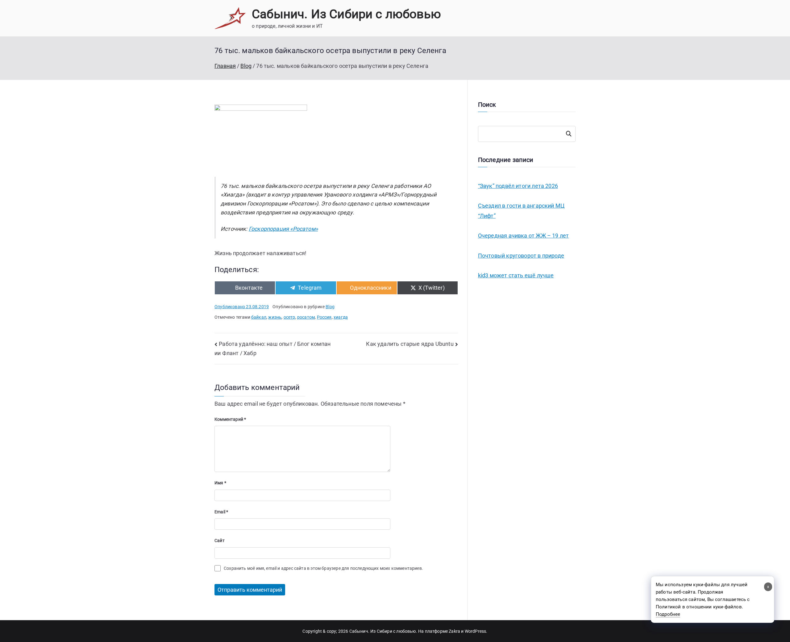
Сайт (219, 540)
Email (221, 511)
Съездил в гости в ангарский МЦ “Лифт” (521, 210)
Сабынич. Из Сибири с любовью (346, 14)
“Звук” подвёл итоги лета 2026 (518, 186)
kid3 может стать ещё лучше (516, 275)
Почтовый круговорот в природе (521, 255)
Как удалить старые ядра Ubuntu (409, 344)
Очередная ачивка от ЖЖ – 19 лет (523, 235)
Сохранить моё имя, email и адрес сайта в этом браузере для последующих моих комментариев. (323, 568)
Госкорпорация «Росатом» (283, 229)
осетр (289, 317)
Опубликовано (241, 306)
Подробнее (668, 614)
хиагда (341, 317)
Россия (324, 317)
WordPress (475, 631)
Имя (220, 482)
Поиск (568, 133)
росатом (306, 317)
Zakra (454, 631)
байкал (258, 317)
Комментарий (230, 419)
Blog (330, 306)
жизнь (274, 317)
